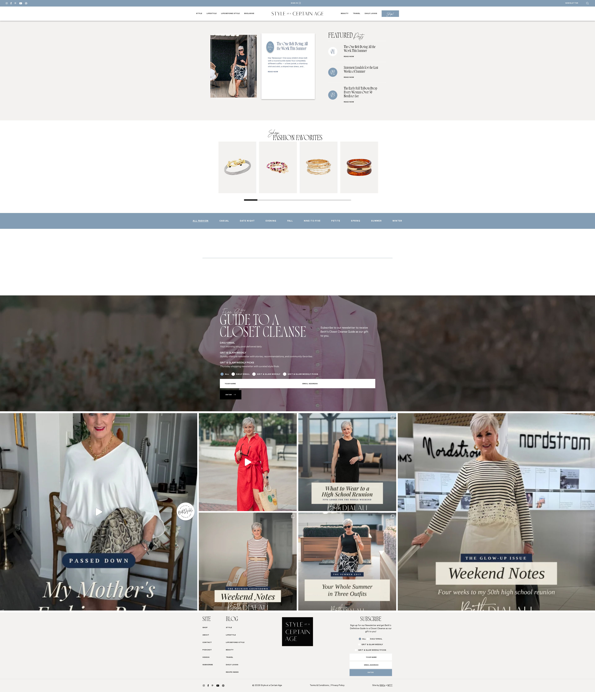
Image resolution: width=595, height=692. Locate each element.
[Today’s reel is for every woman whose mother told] (98, 511)
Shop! (390, 13)
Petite (335, 221)
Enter (229, 395)
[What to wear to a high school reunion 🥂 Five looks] (248, 462)
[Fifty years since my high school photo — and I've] (496, 511)
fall (290, 221)
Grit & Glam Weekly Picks (303, 374)
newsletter (571, 3)
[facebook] (11, 3)
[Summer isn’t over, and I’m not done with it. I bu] (347, 562)
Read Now (273, 72)
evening (271, 221)
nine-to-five (312, 221)
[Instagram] (6, 3)
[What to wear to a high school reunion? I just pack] (347, 462)
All (227, 374)
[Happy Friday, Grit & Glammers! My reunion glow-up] (248, 562)
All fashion (200, 221)
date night (247, 221)
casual (224, 221)
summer (376, 221)
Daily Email (243, 374)
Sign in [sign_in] (294, 3)
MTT (390, 685)
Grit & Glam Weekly (268, 374)
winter (397, 221)
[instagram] (204, 685)
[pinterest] (15, 3)
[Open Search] (587, 3)
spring (355, 221)
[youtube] (20, 3)
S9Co (382, 685)
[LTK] (26, 3)
